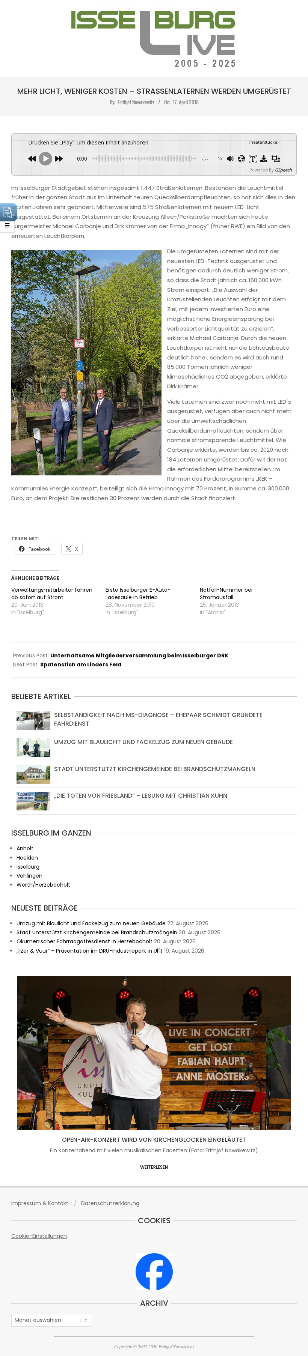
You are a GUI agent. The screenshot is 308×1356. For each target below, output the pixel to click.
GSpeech (283, 170)
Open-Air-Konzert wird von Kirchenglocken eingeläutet (154, 1140)
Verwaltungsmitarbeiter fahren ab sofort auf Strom (51, 593)
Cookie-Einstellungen (39, 1236)
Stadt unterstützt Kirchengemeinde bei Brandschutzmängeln (154, 769)
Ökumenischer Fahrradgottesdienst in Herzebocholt (84, 941)
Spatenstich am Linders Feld (80, 664)
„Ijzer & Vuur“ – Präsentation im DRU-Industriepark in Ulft (90, 951)
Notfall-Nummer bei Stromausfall (226, 593)
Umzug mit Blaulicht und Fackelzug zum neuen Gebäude (143, 742)
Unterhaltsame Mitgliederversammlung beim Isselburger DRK (139, 655)
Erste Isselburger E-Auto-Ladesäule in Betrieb (138, 593)
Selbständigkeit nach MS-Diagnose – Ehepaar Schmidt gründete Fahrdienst (158, 719)
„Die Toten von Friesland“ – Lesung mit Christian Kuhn (140, 795)
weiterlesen (154, 1167)
